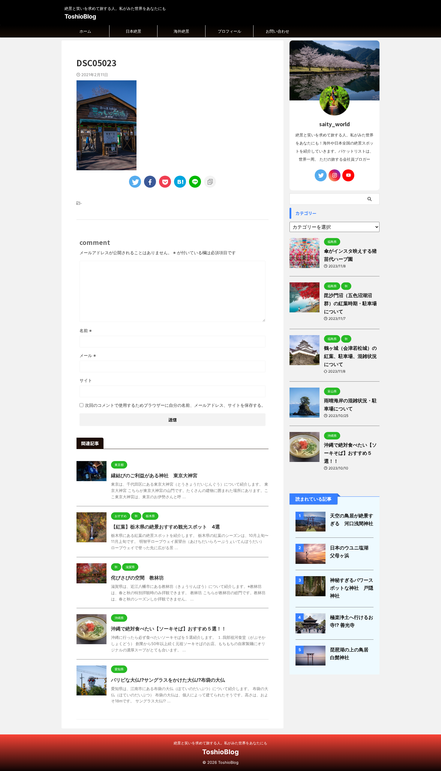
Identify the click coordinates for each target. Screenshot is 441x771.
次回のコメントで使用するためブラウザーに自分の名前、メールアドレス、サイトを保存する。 (175, 405)
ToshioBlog (80, 16)
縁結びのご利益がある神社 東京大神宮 (154, 475)
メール (88, 355)
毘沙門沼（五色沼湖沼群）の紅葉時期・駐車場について (350, 303)
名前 (86, 330)
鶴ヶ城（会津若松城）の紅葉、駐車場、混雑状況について (350, 356)
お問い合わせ (277, 31)
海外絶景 (181, 31)
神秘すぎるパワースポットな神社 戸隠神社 (351, 588)
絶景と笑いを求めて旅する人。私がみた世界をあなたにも (220, 743)
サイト (86, 380)
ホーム (85, 31)
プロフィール (229, 31)
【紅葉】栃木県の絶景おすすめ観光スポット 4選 (165, 527)
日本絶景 (133, 31)
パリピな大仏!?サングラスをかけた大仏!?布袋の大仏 (168, 680)
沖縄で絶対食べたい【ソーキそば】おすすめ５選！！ (168, 629)
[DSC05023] (180, 182)
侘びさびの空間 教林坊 (137, 578)
